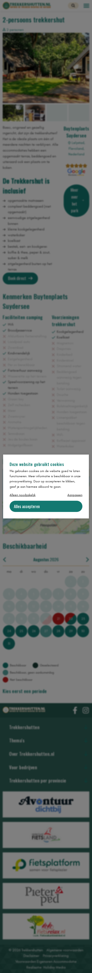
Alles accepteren (27, 506)
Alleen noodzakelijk (23, 495)
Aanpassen (74, 495)
